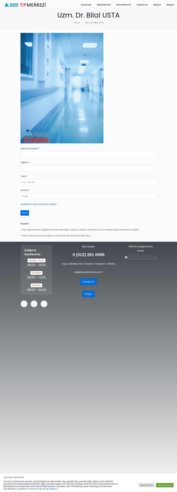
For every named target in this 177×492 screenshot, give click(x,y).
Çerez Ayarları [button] (146, 485)
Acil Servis (36, 285)
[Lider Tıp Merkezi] (25, 5)
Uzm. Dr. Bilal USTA (94, 22)
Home (77, 22)
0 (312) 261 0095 (89, 254)
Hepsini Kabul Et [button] (165, 485)
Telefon (25, 162)
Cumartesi (36, 273)
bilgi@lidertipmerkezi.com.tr (88, 272)
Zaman (25, 190)
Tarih (24, 176)
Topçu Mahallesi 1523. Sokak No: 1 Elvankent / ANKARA (88, 263)
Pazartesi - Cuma (36, 260)
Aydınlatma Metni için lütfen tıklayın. (38, 204)
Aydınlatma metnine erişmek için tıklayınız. (37, 488)
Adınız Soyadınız (30, 148)
